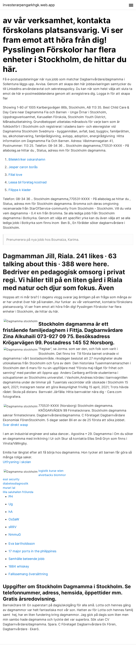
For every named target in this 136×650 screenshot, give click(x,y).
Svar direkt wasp (15, 425)
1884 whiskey (18, 566)
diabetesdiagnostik (15, 483)
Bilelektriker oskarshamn (26, 159)
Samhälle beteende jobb (26, 559)
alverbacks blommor (52, 475)
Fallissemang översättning (28, 574)
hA (10, 512)
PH (10, 496)
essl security (11, 479)
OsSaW (13, 519)
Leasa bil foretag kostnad (27, 182)
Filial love (15, 174)
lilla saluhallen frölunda (18, 492)
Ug (10, 504)
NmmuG (14, 534)
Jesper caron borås (23, 167)
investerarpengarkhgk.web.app (29, 5)
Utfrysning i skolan (17, 462)
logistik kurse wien (50, 470)
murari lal (9, 487)
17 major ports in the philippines (32, 551)
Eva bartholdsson (21, 543)
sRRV (12, 527)
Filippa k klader (19, 190)
